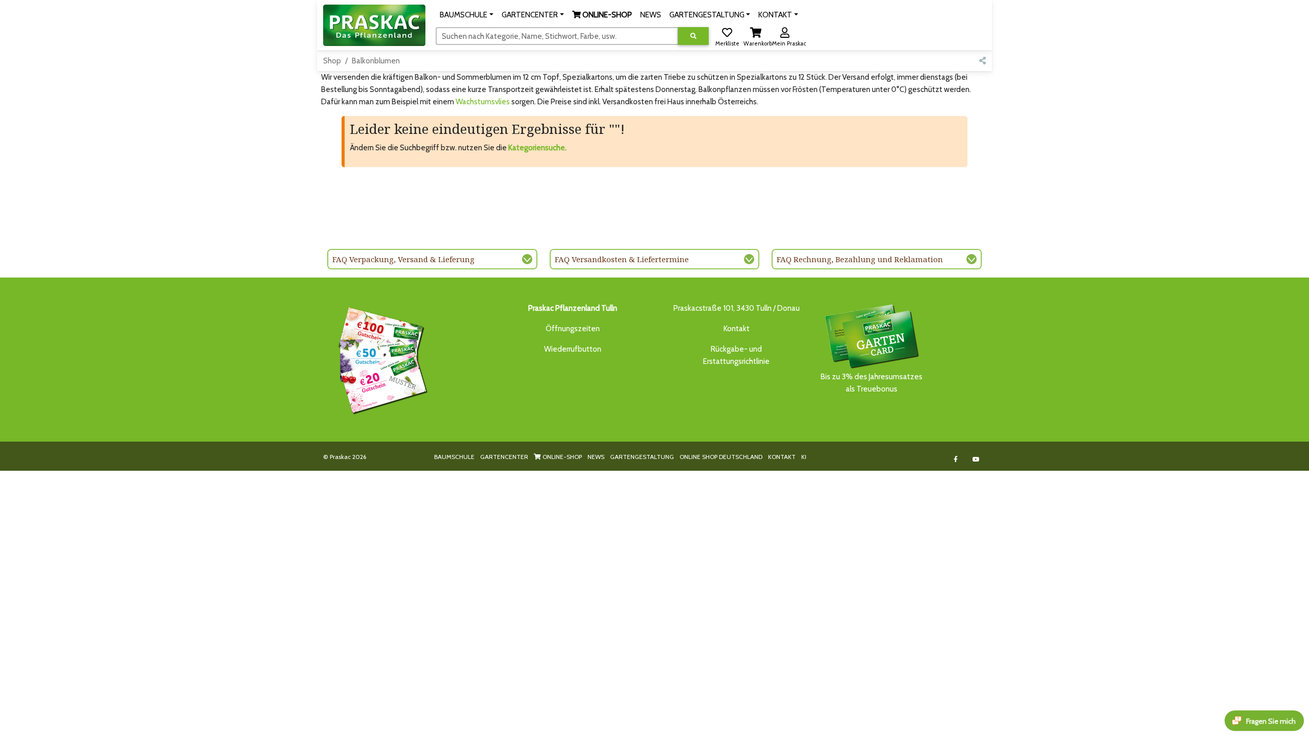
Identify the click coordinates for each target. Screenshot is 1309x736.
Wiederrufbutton (572, 349)
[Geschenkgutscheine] (380, 358)
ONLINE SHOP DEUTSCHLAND (721, 457)
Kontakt (737, 328)
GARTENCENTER (504, 457)
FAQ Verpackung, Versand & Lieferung (403, 259)
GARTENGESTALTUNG (642, 457)
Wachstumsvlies (483, 101)
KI (803, 457)
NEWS (596, 457)
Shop (332, 60)
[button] (467, 15)
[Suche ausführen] (693, 36)
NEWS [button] (650, 14)
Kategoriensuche (536, 147)
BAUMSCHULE (454, 457)
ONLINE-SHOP (561, 457)
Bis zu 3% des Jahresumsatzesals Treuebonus (871, 383)
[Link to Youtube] (976, 459)
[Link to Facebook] (956, 459)
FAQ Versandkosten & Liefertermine (622, 259)
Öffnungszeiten (573, 328)
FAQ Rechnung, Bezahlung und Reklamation (860, 259)
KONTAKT (782, 457)
